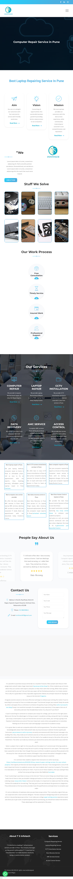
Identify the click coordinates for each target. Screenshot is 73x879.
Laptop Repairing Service (53, 845)
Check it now (10, 180)
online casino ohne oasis (47, 740)
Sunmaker (51, 772)
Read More (13, 123)
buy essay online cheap (40, 686)
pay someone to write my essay (22, 732)
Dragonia (43, 696)
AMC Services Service (53, 857)
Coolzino (7, 488)
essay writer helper (21, 781)
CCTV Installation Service (53, 849)
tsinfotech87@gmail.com (24, 615)
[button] (5, 874)
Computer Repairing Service (53, 841)
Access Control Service (53, 860)
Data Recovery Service (53, 853)
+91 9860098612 (24, 610)
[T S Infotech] (8, 10)
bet (11, 691)
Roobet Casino (57, 483)
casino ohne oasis (46, 721)
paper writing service (50, 797)
